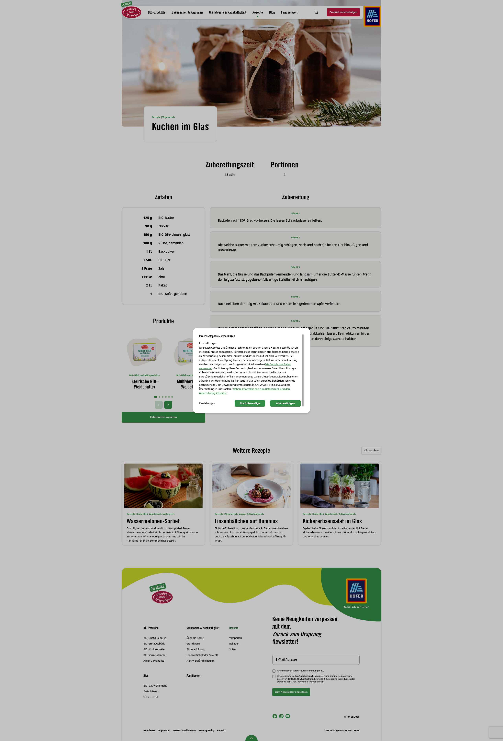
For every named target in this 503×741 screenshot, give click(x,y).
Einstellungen (207, 403)
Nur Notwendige (250, 403)
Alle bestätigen (285, 403)
